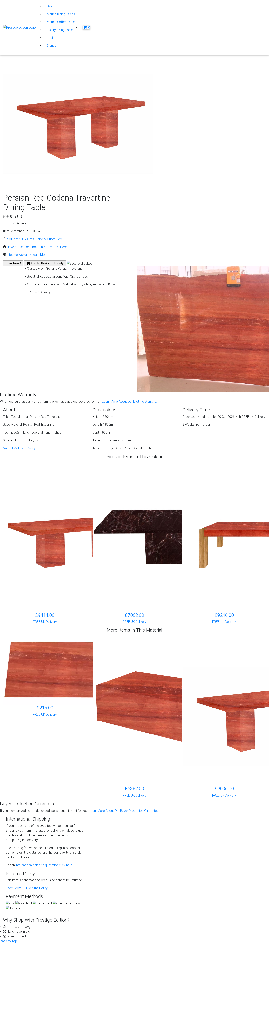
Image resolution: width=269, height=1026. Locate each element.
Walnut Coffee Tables (93, 987)
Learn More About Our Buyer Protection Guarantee (124, 810)
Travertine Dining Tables (94, 978)
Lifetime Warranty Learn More (26, 255)
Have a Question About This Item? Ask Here (36, 247)
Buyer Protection (157, 954)
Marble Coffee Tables (61, 22)
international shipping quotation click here (43, 865)
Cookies (19, 1005)
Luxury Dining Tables (60, 30)
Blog (216, 954)
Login (50, 38)
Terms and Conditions (29, 1014)
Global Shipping (156, 973)
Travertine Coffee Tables (95, 973)
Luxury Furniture (89, 992)
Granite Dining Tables (92, 959)
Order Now (12, 263)
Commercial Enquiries (160, 964)
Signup (51, 45)
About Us (17, 954)
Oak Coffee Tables (91, 982)
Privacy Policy (23, 1000)
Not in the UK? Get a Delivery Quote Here (34, 239)
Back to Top (8, 941)
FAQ (148, 968)
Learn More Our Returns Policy (27, 888)
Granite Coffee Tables (93, 954)
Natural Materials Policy (19, 448)
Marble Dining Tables (61, 14)
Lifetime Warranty (157, 959)
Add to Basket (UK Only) (47, 263)
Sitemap (19, 1019)
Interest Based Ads (27, 1009)
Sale (50, 6)
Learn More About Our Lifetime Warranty (129, 401)
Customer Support (23, 959)
